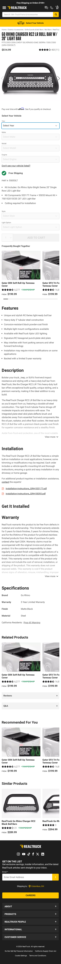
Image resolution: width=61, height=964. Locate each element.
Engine (4, 155)
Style (3, 211)
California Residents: (21, 622)
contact (5, 482)
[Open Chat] (46, 7)
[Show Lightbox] (30, 78)
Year (3, 121)
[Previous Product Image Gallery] (2, 78)
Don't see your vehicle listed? (16, 165)
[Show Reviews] (49, 50)
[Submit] (55, 877)
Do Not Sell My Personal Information (19, 951)
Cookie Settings (21, 956)
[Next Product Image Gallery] (58, 78)
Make (4, 132)
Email (5, 872)
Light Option (6, 223)
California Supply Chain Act (45, 951)
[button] (30, 906)
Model (4, 144)
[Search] (56, 14)
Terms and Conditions (37, 956)
